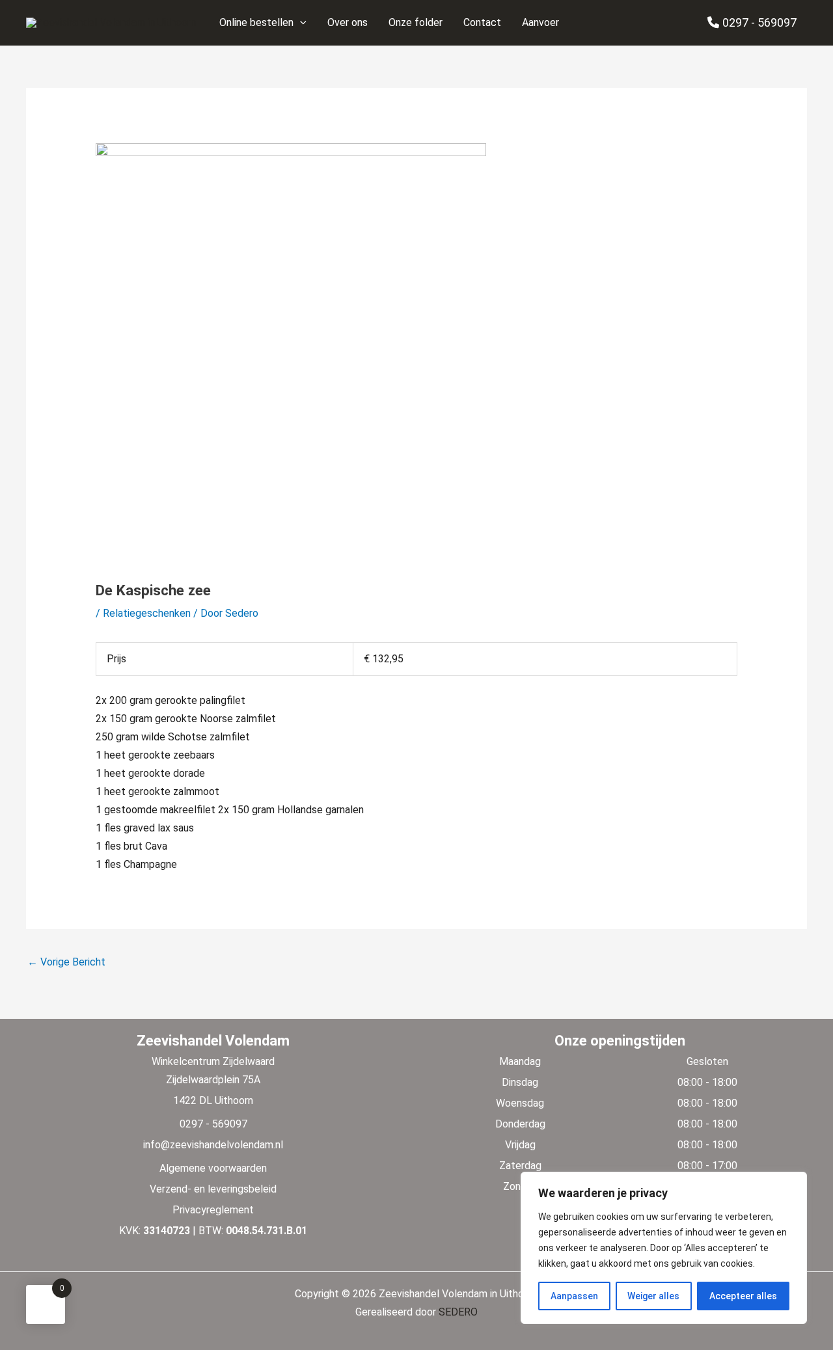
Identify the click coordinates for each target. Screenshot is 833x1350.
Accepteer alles (743, 1296)
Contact (482, 22)
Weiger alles (653, 1296)
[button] (300, 23)
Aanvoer (540, 22)
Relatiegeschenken (147, 613)
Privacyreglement (213, 1210)
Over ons (347, 22)
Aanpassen (574, 1296)
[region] (664, 1248)
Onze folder (416, 22)
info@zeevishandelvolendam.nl (213, 1145)
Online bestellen (256, 22)
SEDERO (458, 1312)
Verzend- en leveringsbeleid (213, 1189)
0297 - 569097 (759, 22)
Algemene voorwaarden (213, 1168)
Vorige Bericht (66, 962)
